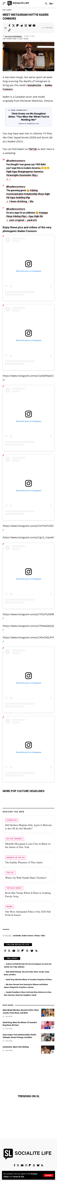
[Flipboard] (22, 951)
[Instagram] (18, 951)
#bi (8, 197)
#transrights (12, 175)
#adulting (20, 197)
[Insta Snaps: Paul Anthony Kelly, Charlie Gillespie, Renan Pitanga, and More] (47, 1037)
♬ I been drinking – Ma (19, 201)
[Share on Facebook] (9, 25)
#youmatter (25, 175)
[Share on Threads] (26, 25)
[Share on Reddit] (22, 25)
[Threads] (27, 951)
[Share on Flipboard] (17, 25)
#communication (14, 194)
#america (38, 171)
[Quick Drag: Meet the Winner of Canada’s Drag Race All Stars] (47, 1025)
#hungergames (25, 171)
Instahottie (34, 85)
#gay (14, 171)
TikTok (32, 149)
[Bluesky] (32, 951)
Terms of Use (18, 1176)
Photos (37, 936)
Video (43, 936)
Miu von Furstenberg (13, 36)
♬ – (8, 179)
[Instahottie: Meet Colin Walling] (47, 1050)
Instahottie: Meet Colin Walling (16, 1047)
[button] (48, 1175)
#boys (41, 194)
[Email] (34, 25)
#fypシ (35, 175)
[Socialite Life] (18, 3)
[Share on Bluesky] (30, 25)
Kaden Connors (28, 936)
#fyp (28, 197)
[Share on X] (13, 25)
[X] (9, 951)
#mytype (43, 212)
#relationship (31, 194)
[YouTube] (14, 951)
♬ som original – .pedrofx (21, 220)
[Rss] (36, 951)
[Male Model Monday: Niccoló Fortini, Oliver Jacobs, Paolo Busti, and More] (47, 1013)
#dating (34, 190)
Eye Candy (7, 10)
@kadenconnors (15, 160)
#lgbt (9, 171)
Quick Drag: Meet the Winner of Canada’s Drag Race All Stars (29, 980)
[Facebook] (5, 951)
